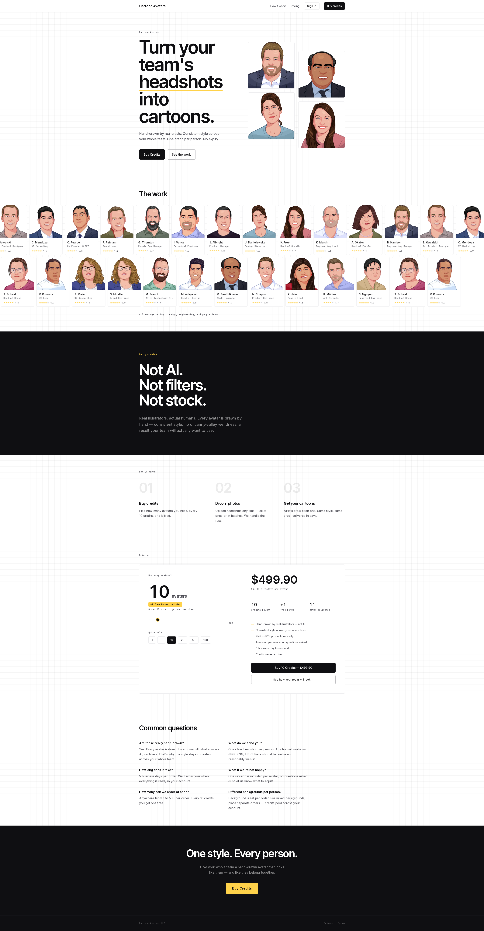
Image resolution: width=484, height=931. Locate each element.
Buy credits (334, 6)
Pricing (295, 6)
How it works (278, 6)
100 (205, 640)
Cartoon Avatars (152, 6)
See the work (181, 154)
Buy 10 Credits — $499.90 (293, 668)
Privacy (329, 923)
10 (171, 640)
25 (182, 640)
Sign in (311, 6)
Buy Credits (152, 154)
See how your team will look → (293, 679)
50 (193, 640)
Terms (341, 923)
